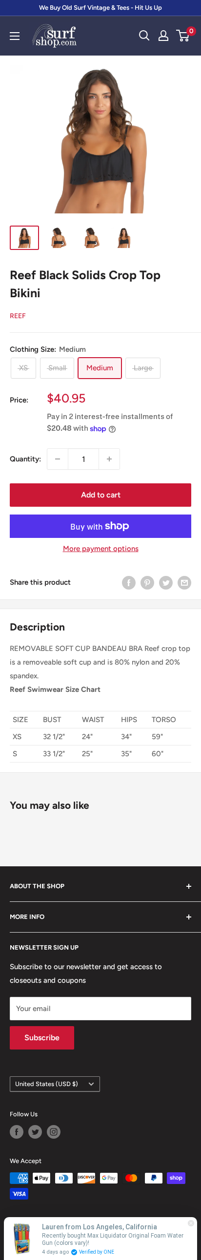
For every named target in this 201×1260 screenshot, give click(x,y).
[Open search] (144, 35)
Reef (18, 316)
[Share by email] (184, 582)
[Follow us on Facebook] (16, 1132)
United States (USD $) (46, 1084)
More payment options (101, 548)
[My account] (163, 35)
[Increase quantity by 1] (109, 459)
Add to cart (101, 494)
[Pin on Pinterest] (147, 582)
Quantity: (25, 459)
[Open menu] (15, 36)
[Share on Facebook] (129, 582)
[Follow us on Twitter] (35, 1132)
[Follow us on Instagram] (53, 1132)
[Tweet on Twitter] (166, 582)
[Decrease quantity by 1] (57, 459)
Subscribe (42, 1037)
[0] (183, 35)
